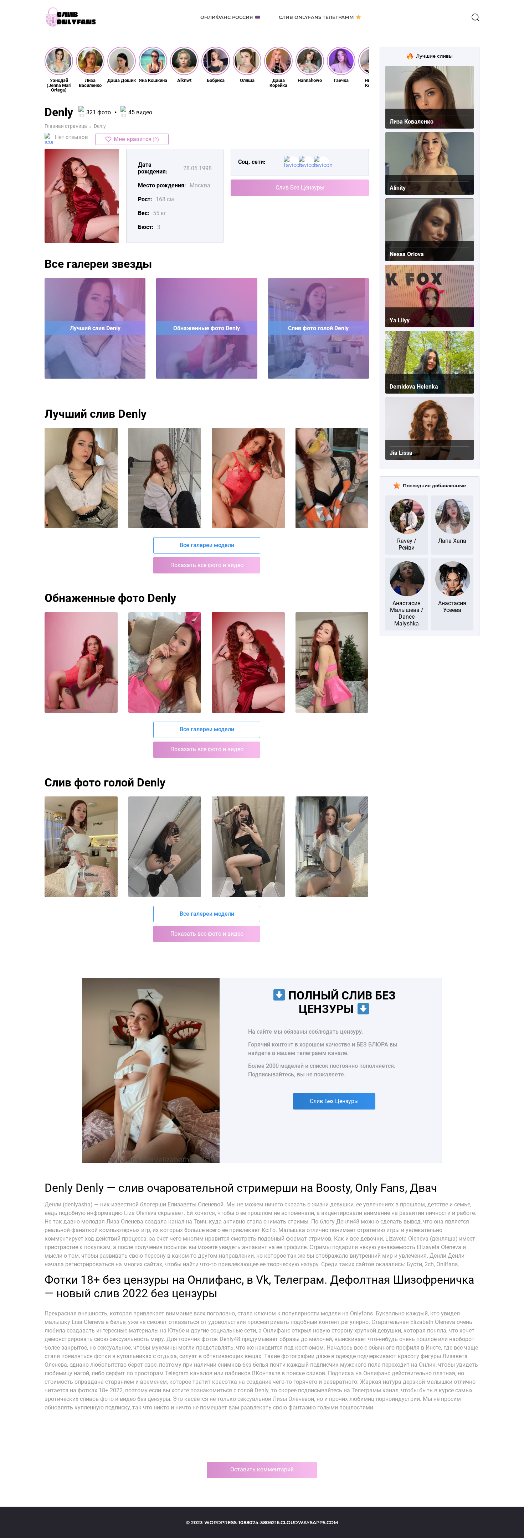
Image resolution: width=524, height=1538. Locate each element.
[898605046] (81, 662)
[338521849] (164, 662)
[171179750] (332, 478)
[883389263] (332, 662)
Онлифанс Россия (226, 17)
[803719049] (164, 846)
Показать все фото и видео (206, 565)
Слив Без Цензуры (300, 187)
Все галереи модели (207, 545)
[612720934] (81, 478)
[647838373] (248, 662)
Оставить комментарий (262, 1469)
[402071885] (332, 846)
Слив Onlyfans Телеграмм (316, 17)
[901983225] (248, 478)
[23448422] (248, 846)
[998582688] (81, 846)
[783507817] (164, 478)
